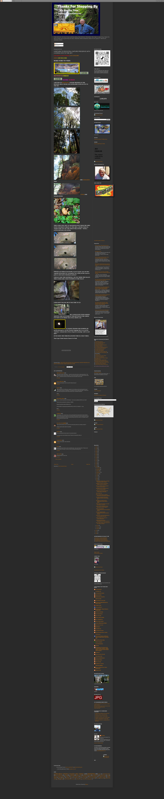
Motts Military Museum (99, 341)
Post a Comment (58, 459)
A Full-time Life (98, 591)
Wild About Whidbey (99, 665)
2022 (96, 448)
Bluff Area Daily (98, 598)
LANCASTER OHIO (64, 362)
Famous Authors (69, 777)
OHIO (99, 773)
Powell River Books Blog (100, 640)
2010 (96, 466)
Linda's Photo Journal (99, 621)
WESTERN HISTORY (93, 776)
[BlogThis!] (68, 367)
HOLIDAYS (73, 778)
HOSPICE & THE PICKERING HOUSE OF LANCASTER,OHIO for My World (102, 295)
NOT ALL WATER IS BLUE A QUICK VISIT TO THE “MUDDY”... (102, 486)
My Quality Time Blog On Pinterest (100, 395)
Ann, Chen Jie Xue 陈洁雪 (61, 423)
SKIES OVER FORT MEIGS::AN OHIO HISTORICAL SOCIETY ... (102, 504)
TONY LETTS (59, 454)
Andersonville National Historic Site (101, 364)
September (98, 472)
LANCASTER (95, 775)
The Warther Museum (98, 346)
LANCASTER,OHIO (74, 55)
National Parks (102, 775)
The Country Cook (99, 656)
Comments (57, 45)
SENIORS (61, 778)
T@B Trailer (102, 778)
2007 (96, 531)
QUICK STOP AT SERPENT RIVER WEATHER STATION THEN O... (102, 507)
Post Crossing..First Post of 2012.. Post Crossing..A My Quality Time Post (102, 258)
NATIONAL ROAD (77, 777)
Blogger (86, 784)
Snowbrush (59, 413)
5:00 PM (58, 395)
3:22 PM (58, 384)
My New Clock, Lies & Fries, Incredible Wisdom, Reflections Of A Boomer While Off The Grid (102, 272)
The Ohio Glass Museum (99, 350)
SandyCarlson (59, 440)
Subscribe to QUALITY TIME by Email (100, 139)
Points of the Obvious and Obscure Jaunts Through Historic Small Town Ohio (102, 637)
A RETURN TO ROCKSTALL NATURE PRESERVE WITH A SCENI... (102, 482)
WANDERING (91, 773)
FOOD (97, 778)
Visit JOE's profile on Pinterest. (99, 240)
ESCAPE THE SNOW (91, 777)
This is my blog (98, 661)
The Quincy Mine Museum (99, 349)
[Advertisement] (72, 461)
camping (59, 777)
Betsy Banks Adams (60, 398)
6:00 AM (58, 428)
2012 (96, 463)
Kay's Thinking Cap (99, 619)
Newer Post (56, 464)
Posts (56, 43)
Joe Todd (103, 735)
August (97, 473)
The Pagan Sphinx (99, 659)
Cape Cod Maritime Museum (100, 342)
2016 (96, 457)
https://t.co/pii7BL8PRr (69, 767)
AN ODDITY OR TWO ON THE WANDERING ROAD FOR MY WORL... (101, 501)
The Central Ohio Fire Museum (100, 348)
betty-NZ (58, 431)
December (98, 467)
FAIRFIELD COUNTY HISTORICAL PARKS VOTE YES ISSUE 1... (102, 484)
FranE (58, 446)
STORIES (67, 776)
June (97, 476)
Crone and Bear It (99, 607)
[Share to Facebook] (70, 367)
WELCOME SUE (99, 493)
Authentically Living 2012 (100, 596)
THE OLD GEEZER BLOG (100, 658)
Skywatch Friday (89, 778)
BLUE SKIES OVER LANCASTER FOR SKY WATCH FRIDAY (103, 523)
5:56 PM (58, 410)
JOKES (65, 775)
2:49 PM (58, 450)
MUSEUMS (72, 775)
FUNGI (82, 194)
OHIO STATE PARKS (84, 776)
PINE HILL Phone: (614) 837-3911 (101, 714)
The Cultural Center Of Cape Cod (101, 351)
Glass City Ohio (98, 615)
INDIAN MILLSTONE (71, 363)
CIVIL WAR (84, 777)
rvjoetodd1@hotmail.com (101, 750)
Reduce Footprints (99, 641)
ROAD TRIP (78, 775)
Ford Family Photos (99, 613)
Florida (62, 779)
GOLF (64, 777)
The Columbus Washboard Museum (101, 347)
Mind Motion (98, 626)
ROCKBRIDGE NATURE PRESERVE (101, 540)
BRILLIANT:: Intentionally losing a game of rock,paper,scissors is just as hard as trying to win (102, 265)
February (98, 527)
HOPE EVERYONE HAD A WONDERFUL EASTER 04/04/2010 (102, 521)
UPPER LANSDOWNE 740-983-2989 (101, 718)
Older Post (88, 464)
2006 (96, 533)
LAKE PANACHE (78, 779)
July (97, 475)
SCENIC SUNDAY (63, 363)
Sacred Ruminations (99, 643)
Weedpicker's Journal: (100, 663)
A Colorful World (98, 589)
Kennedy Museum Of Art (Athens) (101, 352)
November (98, 469)
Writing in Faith (98, 670)
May (97, 478)
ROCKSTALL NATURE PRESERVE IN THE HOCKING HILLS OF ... (102, 516)
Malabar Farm (97, 354)
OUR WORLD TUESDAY (101, 777)
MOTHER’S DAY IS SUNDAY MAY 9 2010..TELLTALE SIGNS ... (102, 489)
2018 (96, 454)
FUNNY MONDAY (87, 775)
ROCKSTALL (65, 82)
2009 (96, 530)
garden (94, 778)
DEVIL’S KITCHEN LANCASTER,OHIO (102, 310)
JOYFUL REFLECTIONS (100, 617)
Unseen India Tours (60, 381)
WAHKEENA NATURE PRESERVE (101, 539)
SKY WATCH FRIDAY (74, 776)
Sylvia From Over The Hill (100, 654)
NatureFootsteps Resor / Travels (101, 632)
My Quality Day (98, 628)
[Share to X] (69, 367)
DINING (77, 778)
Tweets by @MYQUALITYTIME (99, 143)
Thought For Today (102, 776)
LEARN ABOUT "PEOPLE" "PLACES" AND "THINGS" (69, 773)
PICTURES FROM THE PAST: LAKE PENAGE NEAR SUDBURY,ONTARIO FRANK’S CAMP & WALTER (101, 303)
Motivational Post (98, 251)
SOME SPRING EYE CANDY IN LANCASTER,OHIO (101, 518)
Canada (58, 779)
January (97, 528)
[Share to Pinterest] (72, 367)
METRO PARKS (82, 778)
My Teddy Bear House (100, 630)
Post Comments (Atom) (63, 466)
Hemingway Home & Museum (100, 363)
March (97, 525)
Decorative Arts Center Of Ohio (100, 355)
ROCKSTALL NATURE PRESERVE (81, 362)
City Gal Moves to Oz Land (100, 600)
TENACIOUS (86, 179)
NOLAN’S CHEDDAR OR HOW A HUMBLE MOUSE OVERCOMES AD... (102, 498)
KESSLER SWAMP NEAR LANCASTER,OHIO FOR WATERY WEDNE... (102, 513)
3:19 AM (58, 419)
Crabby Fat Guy (98, 605)
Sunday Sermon (67, 778)
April (97, 479)
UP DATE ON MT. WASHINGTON (87, 779)
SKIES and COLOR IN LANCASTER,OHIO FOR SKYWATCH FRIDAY (103, 509)
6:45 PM (58, 436)
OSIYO (56, 58)
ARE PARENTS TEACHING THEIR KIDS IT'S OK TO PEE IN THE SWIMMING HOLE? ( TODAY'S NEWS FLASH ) (102, 288)
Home (72, 464)
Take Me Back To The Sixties (99, 570)
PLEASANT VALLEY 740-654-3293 (101, 716)
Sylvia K (58, 387)
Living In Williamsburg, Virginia (101, 623)
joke (108, 775)
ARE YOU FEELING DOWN (59, 776)
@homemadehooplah (78, 767)
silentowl (97, 645)
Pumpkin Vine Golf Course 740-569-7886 (102, 717)
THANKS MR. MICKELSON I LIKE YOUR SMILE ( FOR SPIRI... (102, 491)
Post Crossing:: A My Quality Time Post (101, 245)
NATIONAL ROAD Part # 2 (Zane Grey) (102, 362)
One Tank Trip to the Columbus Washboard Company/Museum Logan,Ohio (102, 280)
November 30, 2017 (72, 769)
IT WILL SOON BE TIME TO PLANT (69, 779)
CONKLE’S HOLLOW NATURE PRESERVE (102, 541)
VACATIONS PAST (106, 773)
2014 (96, 460)
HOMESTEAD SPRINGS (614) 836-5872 (102, 713)
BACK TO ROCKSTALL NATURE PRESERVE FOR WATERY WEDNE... (103, 495)
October (97, 470)
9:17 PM (58, 443)
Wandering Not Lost (97, 372)
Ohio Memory (98, 634)
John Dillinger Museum (99, 343)
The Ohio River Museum (99, 356)
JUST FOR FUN (59, 775)
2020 (96, 451)
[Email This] (67, 367)
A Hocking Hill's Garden (100, 593)
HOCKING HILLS (71, 362)
